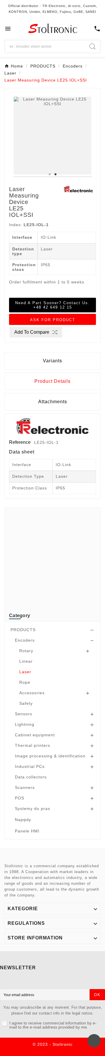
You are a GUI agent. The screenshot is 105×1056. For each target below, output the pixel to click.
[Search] (92, 46)
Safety (26, 703)
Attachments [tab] (52, 401)
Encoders (25, 640)
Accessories (32, 692)
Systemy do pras (32, 808)
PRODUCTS (23, 629)
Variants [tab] (52, 360)
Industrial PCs (30, 766)
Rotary (26, 650)
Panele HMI (27, 831)
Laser (25, 671)
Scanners (25, 787)
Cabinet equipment (35, 735)
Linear (26, 661)
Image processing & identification (50, 756)
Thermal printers (32, 745)
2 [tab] (55, 174)
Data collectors (31, 777)
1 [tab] (49, 174)
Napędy (23, 819)
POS (19, 798)
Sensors (23, 713)
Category (19, 615)
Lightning (24, 724)
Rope (24, 682)
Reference (20, 442)
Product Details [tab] (52, 381)
